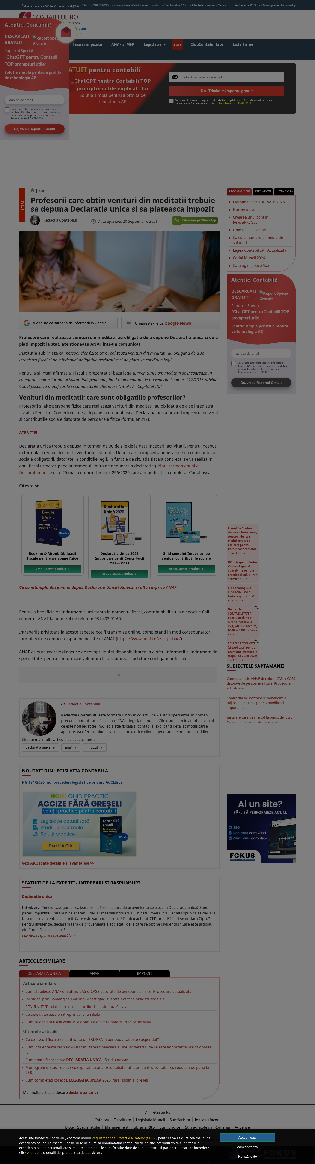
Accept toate (247, 1137)
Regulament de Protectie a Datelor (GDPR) (124, 1138)
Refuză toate (247, 1156)
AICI (30, 1152)
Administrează (247, 1147)
